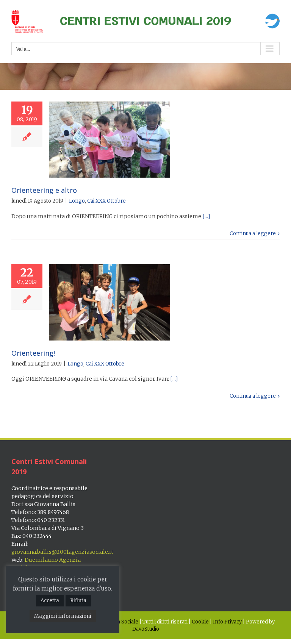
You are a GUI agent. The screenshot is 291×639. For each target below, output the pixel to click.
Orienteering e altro (44, 190)
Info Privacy (227, 622)
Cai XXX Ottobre (106, 201)
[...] (206, 216)
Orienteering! (33, 353)
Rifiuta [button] (78, 600)
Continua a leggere (253, 233)
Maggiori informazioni (62, 616)
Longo (77, 201)
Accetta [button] (50, 600)
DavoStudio (145, 629)
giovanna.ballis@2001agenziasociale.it (62, 551)
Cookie (200, 622)
